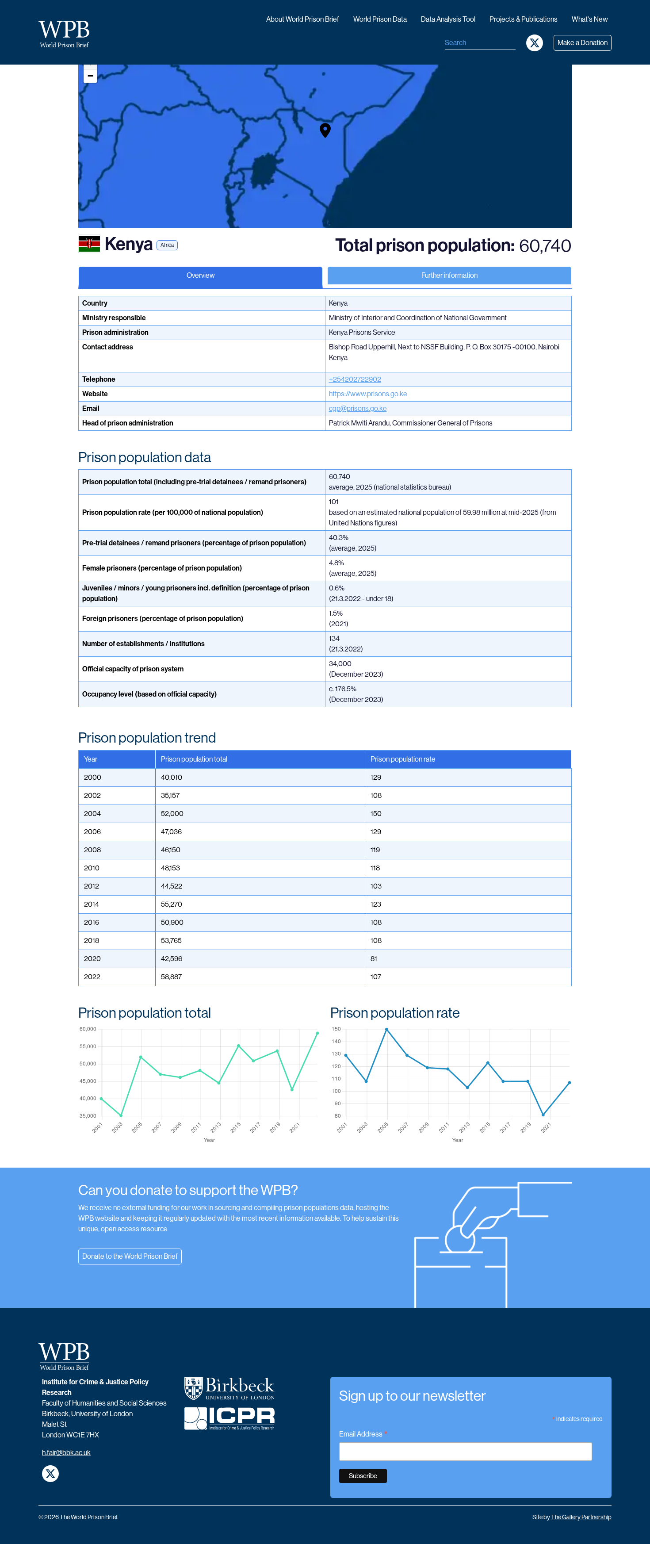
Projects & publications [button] (523, 19)
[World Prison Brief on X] (534, 42)
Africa (167, 245)
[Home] (67, 34)
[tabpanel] (325, 732)
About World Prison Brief (302, 19)
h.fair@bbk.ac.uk (66, 1452)
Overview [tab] (201, 275)
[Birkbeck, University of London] (229, 1392)
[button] (325, 130)
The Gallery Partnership (581, 1517)
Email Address (363, 1435)
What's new (590, 19)
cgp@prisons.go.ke (358, 408)
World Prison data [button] (380, 19)
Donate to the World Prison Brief (130, 1256)
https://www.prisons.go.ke (368, 394)
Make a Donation (583, 42)
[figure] (199, 1085)
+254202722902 (355, 379)
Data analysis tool (448, 19)
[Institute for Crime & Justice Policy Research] (229, 1422)
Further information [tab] (449, 275)
